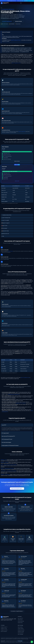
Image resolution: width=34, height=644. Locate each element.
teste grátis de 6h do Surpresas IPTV (14, 394)
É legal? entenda (20, 622)
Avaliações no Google (21, 631)
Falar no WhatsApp (20, 634)
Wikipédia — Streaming (4, 462)
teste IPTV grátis (10, 251)
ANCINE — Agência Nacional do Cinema (7, 468)
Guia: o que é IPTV (20, 618)
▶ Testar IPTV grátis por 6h (7, 21)
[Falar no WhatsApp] (32, 642)
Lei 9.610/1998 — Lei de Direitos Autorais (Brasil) (8, 470)
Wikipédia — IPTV (3, 459)
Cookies (27, 642)
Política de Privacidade (18, 642)
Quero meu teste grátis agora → (17, 488)
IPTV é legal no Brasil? (5, 433)
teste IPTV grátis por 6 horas (15, 40)
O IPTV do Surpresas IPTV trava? (7, 439)
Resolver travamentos (4, 631)
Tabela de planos (20, 619)
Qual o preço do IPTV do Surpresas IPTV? (8, 436)
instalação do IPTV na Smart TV (21, 403)
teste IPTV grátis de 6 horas (25, 377)
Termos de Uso (24, 642)
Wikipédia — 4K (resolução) (5, 474)
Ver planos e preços (18, 21)
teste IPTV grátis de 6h (22, 131)
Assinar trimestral (17, 161)
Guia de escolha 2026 (21, 621)
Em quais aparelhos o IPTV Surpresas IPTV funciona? (10, 445)
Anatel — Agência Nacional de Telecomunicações (9, 464)
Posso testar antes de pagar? (6, 442)
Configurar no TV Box (4, 628)
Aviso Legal (30, 642)
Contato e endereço (21, 628)
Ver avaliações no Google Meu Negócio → (17, 611)
